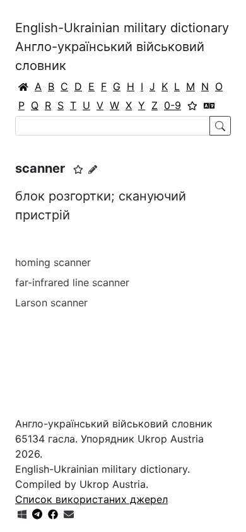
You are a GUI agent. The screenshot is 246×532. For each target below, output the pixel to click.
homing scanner (53, 262)
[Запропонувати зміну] (92, 169)
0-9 (172, 105)
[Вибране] (192, 105)
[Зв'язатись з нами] (69, 514)
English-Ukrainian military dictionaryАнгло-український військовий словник (122, 46)
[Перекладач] (209, 105)
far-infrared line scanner (72, 282)
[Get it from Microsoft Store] (22, 514)
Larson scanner (51, 302)
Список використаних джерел (91, 499)
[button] (78, 169)
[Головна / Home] (23, 86)
